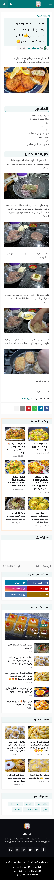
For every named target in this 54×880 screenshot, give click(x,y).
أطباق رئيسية (42, 16)
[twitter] (36, 849)
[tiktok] (23, 849)
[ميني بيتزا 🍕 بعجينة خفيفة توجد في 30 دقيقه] (41, 705)
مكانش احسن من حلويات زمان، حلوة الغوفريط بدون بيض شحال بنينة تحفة (20, 660)
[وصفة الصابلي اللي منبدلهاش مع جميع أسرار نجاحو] (15, 765)
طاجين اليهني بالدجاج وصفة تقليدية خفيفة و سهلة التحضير (17, 481)
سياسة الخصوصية (20, 867)
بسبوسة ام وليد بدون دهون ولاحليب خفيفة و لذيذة (29, 631)
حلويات (29, 804)
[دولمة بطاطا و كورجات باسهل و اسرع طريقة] (38, 434)
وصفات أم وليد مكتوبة (16, 862)
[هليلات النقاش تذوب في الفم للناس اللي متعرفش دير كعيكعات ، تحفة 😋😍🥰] (41, 676)
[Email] (23, 408)
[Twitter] (41, 408)
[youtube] (30, 849)
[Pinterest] (29, 408)
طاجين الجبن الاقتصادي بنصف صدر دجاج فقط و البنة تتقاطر (40, 517)
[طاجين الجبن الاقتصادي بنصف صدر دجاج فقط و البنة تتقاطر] (38, 503)
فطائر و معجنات (31, 809)
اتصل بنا (16, 871)
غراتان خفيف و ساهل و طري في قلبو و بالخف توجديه (18, 690)
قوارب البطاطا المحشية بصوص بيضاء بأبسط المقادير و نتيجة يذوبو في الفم (40, 482)
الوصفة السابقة (12, 566)
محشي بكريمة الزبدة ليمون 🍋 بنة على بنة (39, 776)
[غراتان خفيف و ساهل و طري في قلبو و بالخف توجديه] (41, 692)
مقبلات (17, 809)
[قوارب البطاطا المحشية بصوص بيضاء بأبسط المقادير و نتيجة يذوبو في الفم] (38, 467)
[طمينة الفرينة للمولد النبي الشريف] (41, 648)
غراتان (45, 809)
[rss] (10, 849)
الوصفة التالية (43, 566)
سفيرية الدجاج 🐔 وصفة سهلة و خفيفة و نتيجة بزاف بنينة (16, 448)
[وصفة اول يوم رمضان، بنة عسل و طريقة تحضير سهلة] (15, 503)
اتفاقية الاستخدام (32, 871)
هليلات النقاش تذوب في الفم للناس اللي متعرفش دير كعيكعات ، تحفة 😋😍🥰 (18, 676)
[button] (50, 4)
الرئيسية (36, 867)
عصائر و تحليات (15, 804)
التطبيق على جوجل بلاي (26, 874)
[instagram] (17, 849)
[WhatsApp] (35, 408)
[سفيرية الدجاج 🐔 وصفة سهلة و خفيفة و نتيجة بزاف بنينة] (15, 434)
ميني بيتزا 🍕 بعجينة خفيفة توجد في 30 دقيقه (19, 703)
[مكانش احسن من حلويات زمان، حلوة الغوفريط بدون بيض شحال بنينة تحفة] (41, 661)
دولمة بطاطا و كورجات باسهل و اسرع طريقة (40, 446)
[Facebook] (47, 408)
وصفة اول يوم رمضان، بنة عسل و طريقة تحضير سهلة (15, 516)
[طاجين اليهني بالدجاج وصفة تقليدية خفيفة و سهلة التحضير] (15, 467)
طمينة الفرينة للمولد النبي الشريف (20, 646)
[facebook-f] (43, 849)
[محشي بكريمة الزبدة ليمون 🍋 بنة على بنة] (38, 765)
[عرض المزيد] (17, 408)
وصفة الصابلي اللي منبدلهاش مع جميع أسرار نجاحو (17, 778)
